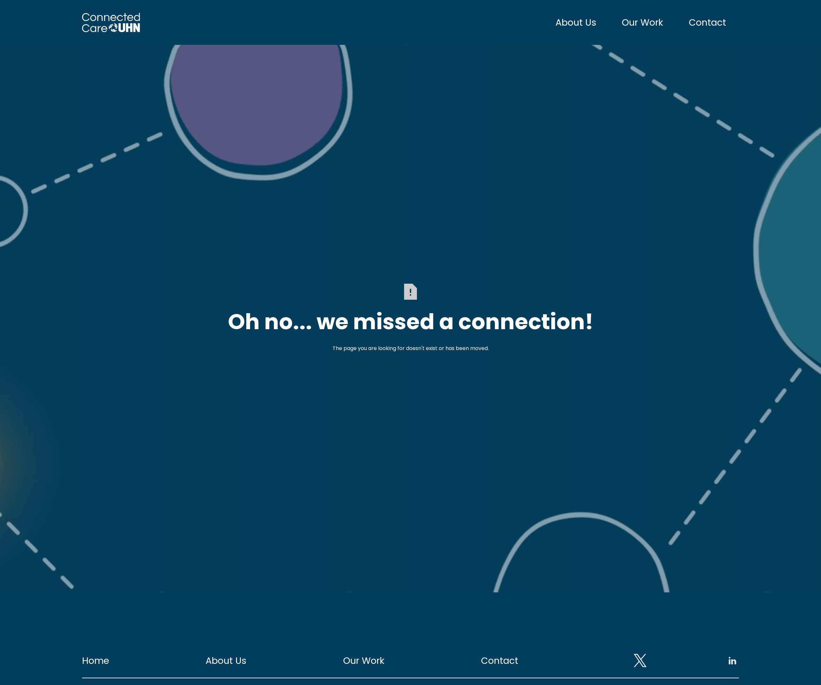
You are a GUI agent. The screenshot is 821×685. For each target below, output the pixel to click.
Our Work (642, 22)
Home (95, 660)
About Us (575, 22)
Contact (707, 22)
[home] (111, 22)
